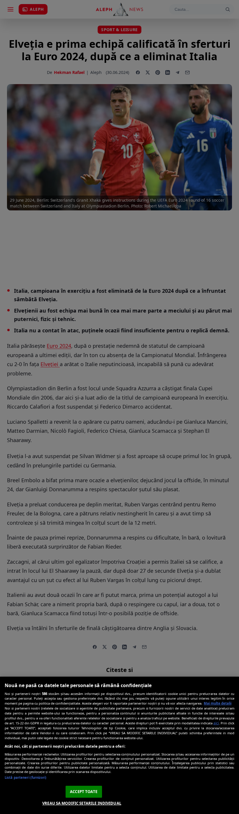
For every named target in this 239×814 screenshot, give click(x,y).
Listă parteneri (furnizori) (25, 777)
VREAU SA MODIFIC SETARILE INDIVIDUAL (81, 803)
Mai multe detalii (217, 703)
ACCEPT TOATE (83, 791)
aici (216, 723)
